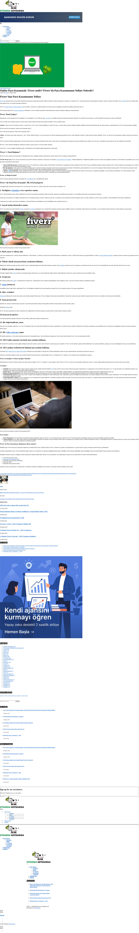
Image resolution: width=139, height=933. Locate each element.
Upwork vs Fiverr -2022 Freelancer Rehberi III (15, 524)
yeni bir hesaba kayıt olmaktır (63, 159)
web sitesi (47, 118)
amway (6, 651)
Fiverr (5, 42)
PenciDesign (37, 908)
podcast (6, 678)
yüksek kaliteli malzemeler (106, 255)
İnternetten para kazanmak (39, 473)
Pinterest (6, 676)
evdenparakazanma (25, 473)
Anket (6, 652)
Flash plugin (12, 924)
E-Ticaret (8, 30)
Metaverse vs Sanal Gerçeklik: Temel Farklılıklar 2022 (16, 779)
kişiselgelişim (62, 473)
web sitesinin (30, 179)
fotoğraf (7, 307)
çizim (14, 273)
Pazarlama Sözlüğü (9, 675)
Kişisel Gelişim (8, 668)
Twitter (22, 209)
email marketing (8, 659)
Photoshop (2, 296)
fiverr (31, 473)
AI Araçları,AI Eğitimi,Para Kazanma (13, 648)
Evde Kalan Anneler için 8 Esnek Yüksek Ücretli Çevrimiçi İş (19, 548)
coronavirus (3, 473)
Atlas (6, 92)
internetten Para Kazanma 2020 (11, 459)
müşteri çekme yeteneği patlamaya (13, 107)
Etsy (5, 661)
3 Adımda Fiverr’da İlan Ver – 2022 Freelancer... (16, 530)
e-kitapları (15, 190)
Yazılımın (62, 265)
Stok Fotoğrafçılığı (8, 679)
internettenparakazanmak (52, 473)
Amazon (8, 28)
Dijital (7, 29)
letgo (5, 669)
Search (17, 41)
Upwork (6, 682)
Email (2, 796)
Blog (5, 653)
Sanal (4, 284)
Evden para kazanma (15, 473)
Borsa (6, 655)
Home (1, 42)
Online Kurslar (8, 674)
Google (14, 280)
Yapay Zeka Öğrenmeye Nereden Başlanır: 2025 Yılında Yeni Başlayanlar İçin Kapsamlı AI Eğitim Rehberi (30, 545)
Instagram (7, 666)
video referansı (12, 332)
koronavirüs (68, 473)
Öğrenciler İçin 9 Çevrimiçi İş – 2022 (12, 551)
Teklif (9, 170)
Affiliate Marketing (9, 646)
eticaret (8, 473)
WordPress (6, 685)
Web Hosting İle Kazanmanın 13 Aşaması (13, 547)
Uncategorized (8, 681)
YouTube (8, 33)
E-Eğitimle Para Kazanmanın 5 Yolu (12, 518)
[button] (69, 809)
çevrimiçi (123, 101)
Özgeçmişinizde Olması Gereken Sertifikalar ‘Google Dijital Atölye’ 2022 (24, 511)
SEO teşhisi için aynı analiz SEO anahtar (16, 351)
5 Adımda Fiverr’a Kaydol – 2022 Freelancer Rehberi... (18, 536)
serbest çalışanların (19, 110)
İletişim (5, 36)
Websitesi (6, 684)
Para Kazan (6, 26)
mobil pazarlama (8, 671)
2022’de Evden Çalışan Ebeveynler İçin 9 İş (14, 505)
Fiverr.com (2, 101)
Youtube (6, 687)
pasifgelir (73, 473)
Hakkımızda (6, 35)
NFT (5, 672)
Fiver (52, 369)
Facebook (8, 32)
